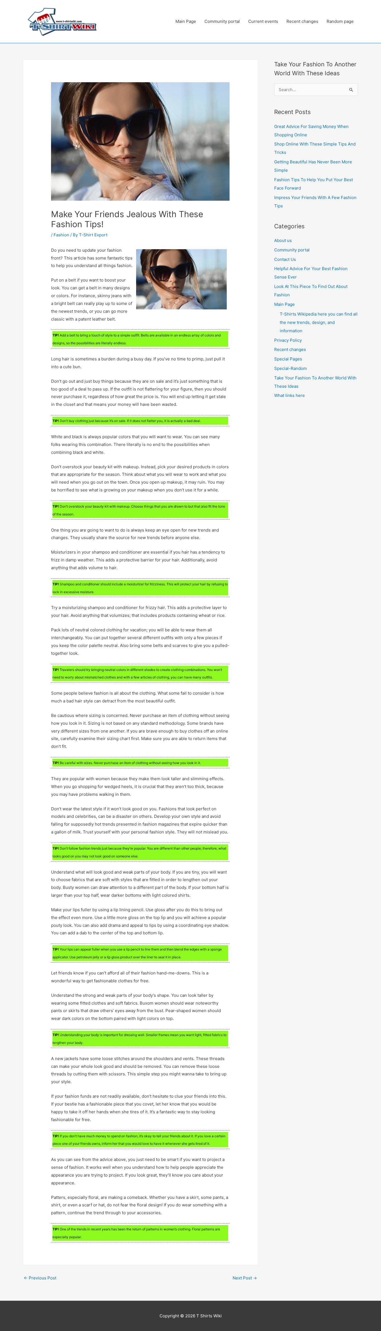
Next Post (245, 1278)
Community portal (222, 21)
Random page (340, 21)
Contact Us (285, 259)
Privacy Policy (288, 340)
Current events (263, 21)
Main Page (185, 21)
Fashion (61, 234)
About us (283, 240)
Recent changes (302, 21)
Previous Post (40, 1278)
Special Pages (288, 359)
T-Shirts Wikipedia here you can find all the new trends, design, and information (319, 322)
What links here (289, 395)
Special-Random (290, 368)
